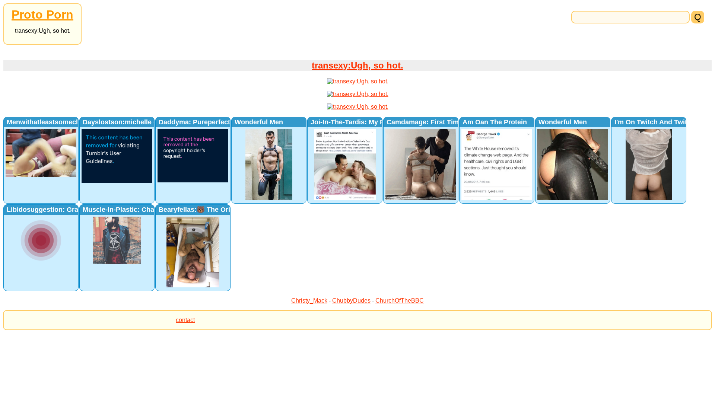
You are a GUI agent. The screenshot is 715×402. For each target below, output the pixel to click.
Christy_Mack (309, 300)
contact (185, 320)
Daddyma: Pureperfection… (203, 122)
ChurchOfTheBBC (399, 300)
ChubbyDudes (351, 300)
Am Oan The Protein (495, 122)
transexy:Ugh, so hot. (357, 65)
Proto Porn (42, 14)
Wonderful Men (259, 122)
